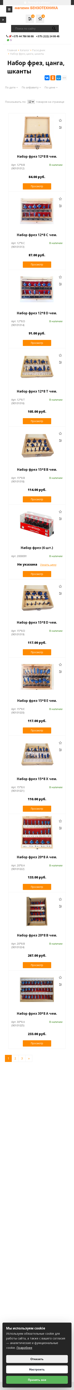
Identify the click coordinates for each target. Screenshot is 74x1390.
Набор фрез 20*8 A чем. (37, 857)
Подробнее (24, 1348)
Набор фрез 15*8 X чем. (37, 779)
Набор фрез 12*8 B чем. (37, 156)
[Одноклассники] (52, 77)
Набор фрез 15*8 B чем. (37, 469)
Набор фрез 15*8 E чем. (37, 700)
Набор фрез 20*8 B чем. (37, 935)
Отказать (37, 1359)
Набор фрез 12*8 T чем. (37, 391)
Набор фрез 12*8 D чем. (37, 313)
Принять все (37, 1379)
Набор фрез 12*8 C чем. (37, 235)
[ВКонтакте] (47, 77)
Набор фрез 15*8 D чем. (37, 622)
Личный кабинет (38, 2)
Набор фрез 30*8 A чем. (37, 1013)
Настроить (37, 1369)
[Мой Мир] (58, 77)
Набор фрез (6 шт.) (37, 547)
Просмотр (37, 186)
